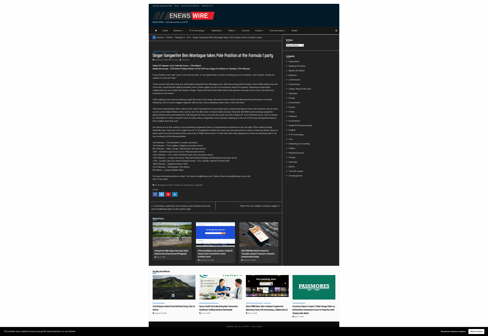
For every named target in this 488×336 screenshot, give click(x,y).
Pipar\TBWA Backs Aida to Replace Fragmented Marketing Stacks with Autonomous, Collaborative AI (267, 308)
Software (293, 162)
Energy (292, 98)
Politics (231, 30)
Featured (293, 116)
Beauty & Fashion (297, 70)
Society (258, 30)
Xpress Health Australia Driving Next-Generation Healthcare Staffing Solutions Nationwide (218, 308)
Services (246, 30)
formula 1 (169, 185)
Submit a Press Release (190, 6)
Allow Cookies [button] (476, 331)
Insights (292, 130)
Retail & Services (296, 152)
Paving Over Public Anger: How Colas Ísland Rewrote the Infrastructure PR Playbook (171, 252)
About (176, 6)
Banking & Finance (297, 66)
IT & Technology (196, 30)
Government (294, 120)
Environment (294, 102)
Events (292, 107)
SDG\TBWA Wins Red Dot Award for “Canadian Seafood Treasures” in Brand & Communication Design (257, 253)
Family (291, 111)
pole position (189, 185)
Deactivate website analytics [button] (453, 331)
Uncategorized (295, 175)
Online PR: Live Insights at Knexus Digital (258, 206)
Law (291, 139)
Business (178, 30)
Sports (292, 166)
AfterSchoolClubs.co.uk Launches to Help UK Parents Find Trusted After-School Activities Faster (215, 253)
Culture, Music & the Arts (162, 50)
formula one (178, 185)
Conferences (294, 79)
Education (293, 93)
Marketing (216, 30)
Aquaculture (294, 61)
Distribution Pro (207, 6)
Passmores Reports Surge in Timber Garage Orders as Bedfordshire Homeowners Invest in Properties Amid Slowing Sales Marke (314, 310)
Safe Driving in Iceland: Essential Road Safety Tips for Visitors (174, 308)
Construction (294, 84)
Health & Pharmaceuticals (300, 125)
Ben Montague (160, 185)
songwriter (199, 185)
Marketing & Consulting (299, 143)
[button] (76, 331)
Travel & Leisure (276, 30)
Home (165, 30)
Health (294, 30)
